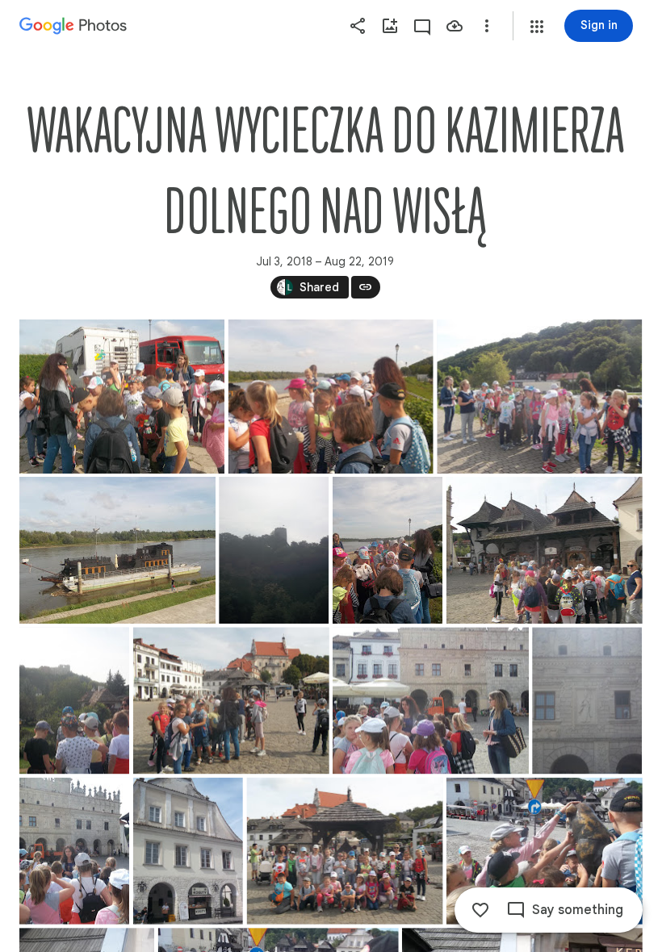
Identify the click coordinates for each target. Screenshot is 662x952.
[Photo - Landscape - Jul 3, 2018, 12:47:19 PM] (431, 700)
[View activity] (422, 26)
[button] (537, 26)
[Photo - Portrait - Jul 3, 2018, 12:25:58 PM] (274, 550)
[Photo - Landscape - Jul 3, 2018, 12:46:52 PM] (231, 700)
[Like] (480, 910)
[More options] (487, 26)
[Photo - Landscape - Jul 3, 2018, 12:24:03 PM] (117, 550)
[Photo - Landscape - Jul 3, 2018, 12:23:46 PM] (539, 396)
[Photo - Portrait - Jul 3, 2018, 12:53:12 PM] (587, 700)
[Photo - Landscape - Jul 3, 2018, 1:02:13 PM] (544, 851)
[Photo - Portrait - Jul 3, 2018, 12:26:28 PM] (387, 550)
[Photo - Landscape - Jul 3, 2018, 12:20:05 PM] (121, 396)
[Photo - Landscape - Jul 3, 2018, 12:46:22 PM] (544, 550)
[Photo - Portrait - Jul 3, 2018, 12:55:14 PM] (188, 851)
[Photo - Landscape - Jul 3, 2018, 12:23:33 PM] (331, 396)
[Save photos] (454, 26)
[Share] (357, 26)
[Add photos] (390, 26)
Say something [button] (577, 910)
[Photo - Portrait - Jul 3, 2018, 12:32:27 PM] (74, 700)
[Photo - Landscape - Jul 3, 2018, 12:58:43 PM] (345, 851)
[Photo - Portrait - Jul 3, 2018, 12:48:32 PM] (74, 851)
